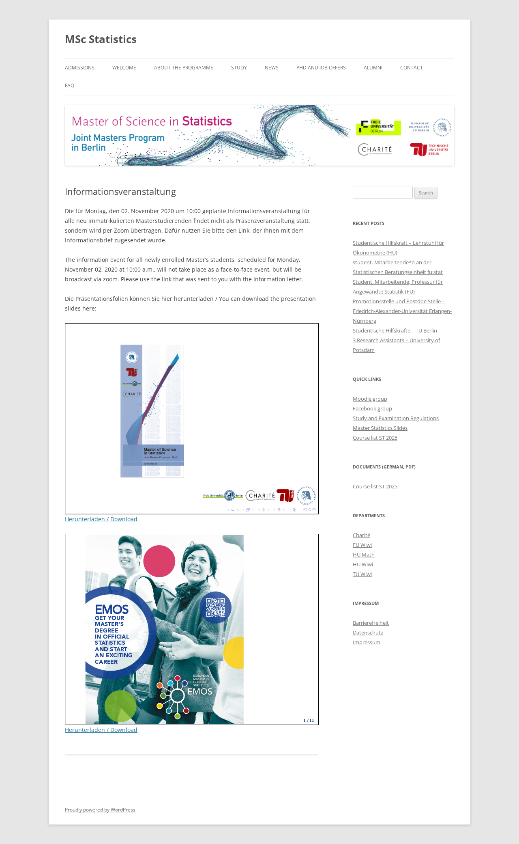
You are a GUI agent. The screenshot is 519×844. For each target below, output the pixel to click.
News (272, 67)
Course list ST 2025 (375, 437)
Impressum (366, 642)
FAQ (69, 85)
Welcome (124, 67)
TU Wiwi (362, 574)
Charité (361, 535)
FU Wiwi (362, 544)
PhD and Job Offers (321, 67)
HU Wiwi (363, 564)
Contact (411, 67)
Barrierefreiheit (371, 622)
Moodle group (370, 398)
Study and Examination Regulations (396, 418)
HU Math (364, 554)
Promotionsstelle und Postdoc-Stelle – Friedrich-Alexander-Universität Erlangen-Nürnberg (402, 311)
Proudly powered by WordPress (100, 809)
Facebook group (372, 408)
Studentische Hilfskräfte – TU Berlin (395, 330)
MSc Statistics (101, 39)
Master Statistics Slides (380, 428)
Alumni (373, 67)
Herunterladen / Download (101, 519)
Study (239, 67)
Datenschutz (368, 632)
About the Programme (183, 67)
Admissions (79, 67)
